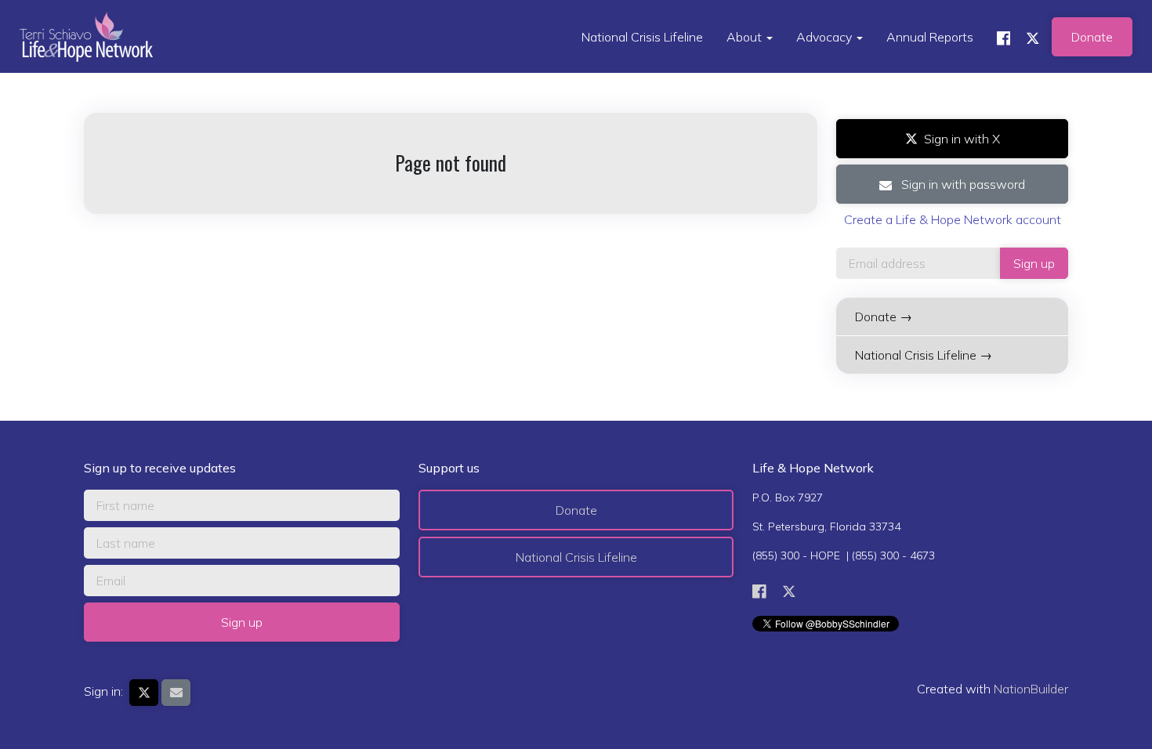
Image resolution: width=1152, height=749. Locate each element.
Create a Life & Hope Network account (952, 219)
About (745, 37)
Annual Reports (929, 37)
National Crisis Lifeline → (923, 355)
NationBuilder (1031, 689)
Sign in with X (962, 139)
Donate (1092, 37)
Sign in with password (961, 184)
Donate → (883, 316)
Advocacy (825, 37)
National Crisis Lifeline (642, 37)
